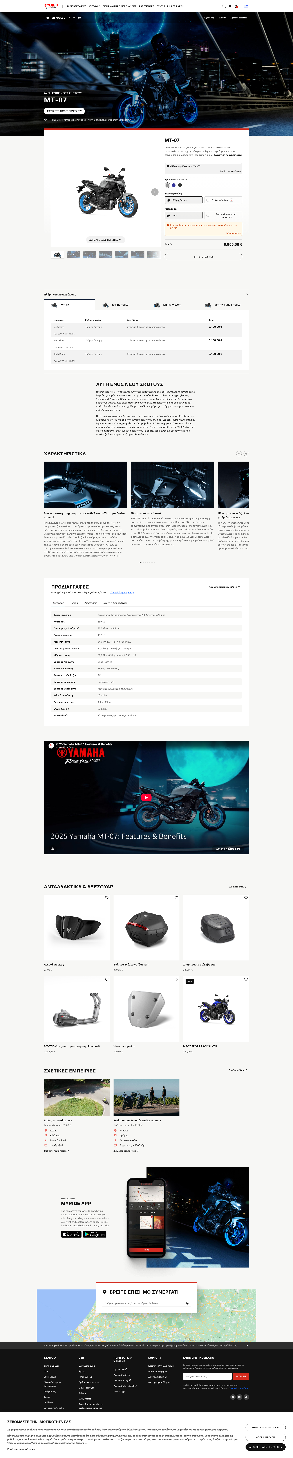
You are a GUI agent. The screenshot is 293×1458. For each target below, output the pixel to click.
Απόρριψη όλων (265, 1437)
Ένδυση (222, 17)
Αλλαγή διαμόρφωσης (122, 592)
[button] (57, 255)
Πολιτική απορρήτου (238, 1388)
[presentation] (146, 797)
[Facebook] (233, 1397)
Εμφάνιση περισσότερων (21, 1449)
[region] (146, 1435)
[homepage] (51, 6)
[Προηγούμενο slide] (239, 453)
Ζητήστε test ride (238, 17)
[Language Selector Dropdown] (246, 6)
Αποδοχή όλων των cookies (265, 1447)
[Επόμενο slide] (246, 453)
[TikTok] (246, 1397)
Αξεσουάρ (209, 17)
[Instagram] (239, 1397)
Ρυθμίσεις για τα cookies (265, 1427)
